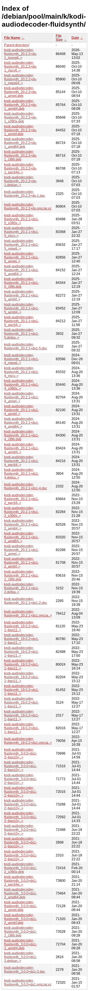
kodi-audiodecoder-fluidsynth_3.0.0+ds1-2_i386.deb (20, 931)
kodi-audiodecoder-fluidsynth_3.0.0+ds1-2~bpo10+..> (20, 753)
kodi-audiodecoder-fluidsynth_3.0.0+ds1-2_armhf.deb (20, 919)
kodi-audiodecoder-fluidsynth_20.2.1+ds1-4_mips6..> (21, 359)
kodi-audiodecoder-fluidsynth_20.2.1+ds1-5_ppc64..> (21, 321)
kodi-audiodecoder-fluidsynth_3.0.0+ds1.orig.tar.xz (27, 982)
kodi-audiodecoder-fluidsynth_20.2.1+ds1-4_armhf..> (21, 410)
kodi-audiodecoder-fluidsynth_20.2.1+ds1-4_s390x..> (21, 384)
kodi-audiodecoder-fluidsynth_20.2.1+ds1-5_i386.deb (21, 282)
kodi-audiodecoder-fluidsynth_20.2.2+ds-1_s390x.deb (20, 117)
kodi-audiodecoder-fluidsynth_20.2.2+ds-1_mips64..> (20, 79)
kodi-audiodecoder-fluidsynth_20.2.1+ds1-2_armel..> (21, 550)
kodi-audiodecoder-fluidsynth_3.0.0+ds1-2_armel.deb (20, 906)
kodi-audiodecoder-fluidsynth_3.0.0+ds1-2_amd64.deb (20, 893)
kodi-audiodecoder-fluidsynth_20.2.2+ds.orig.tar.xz (27, 206)
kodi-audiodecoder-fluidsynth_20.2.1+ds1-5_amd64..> (21, 270)
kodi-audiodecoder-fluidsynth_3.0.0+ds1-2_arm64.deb (20, 944)
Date (75, 38)
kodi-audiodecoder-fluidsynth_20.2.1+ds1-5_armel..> (21, 257)
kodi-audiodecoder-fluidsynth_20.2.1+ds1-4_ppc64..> (21, 461)
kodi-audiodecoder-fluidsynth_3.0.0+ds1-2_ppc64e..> (20, 880)
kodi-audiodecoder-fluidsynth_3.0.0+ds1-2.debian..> (20, 957)
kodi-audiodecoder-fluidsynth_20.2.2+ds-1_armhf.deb (20, 130)
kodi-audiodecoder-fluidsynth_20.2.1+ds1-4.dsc (25, 486)
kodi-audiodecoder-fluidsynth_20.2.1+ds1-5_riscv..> (21, 231)
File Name (12, 38)
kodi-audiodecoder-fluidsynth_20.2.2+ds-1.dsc (24, 194)
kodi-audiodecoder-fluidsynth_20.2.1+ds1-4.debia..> (21, 473)
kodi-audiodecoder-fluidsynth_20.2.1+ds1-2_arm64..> (21, 524)
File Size (59, 37)
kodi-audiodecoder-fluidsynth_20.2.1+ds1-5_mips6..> (21, 244)
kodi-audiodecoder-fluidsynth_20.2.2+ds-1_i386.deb (20, 155)
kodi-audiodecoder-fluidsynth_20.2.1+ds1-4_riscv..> (21, 372)
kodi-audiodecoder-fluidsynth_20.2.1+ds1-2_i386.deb (21, 575)
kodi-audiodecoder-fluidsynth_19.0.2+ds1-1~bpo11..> (21, 626)
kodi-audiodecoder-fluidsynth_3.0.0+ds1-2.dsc (24, 969)
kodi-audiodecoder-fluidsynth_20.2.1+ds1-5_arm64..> (21, 308)
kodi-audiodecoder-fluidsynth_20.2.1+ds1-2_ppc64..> (21, 499)
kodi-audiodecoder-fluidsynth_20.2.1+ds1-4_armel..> (21, 397)
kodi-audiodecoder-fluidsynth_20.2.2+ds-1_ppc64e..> (20, 168)
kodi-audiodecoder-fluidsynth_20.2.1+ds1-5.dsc (25, 346)
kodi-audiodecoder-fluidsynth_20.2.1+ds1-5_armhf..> (21, 295)
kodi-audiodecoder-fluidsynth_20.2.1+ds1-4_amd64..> (21, 422)
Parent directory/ (16, 45)
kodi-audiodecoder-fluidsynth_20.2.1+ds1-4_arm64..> (21, 448)
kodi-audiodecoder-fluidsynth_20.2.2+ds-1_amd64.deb (20, 143)
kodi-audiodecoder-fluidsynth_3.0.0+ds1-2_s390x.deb (20, 868)
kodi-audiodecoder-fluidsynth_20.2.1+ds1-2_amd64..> (21, 537)
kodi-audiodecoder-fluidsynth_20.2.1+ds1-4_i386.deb (21, 435)
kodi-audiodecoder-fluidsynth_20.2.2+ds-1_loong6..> (20, 54)
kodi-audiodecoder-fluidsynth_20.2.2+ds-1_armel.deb (20, 92)
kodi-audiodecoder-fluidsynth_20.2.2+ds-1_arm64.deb (20, 104)
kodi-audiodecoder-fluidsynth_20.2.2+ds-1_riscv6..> (20, 66)
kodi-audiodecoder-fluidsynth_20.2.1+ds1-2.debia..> (21, 588)
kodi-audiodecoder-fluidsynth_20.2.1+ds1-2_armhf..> (21, 562)
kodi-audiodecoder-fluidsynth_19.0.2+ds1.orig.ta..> (28, 740)
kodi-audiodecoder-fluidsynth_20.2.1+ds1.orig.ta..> (28, 613)
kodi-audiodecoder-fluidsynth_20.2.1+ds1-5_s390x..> (21, 219)
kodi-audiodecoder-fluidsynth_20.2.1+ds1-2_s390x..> (21, 512)
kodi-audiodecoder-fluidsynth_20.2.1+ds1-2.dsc (25, 601)
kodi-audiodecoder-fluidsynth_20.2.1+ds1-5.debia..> (21, 333)
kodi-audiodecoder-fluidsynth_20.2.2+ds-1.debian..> (20, 181)
